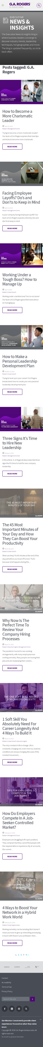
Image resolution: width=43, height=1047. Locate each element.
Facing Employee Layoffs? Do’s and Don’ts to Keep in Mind (21, 197)
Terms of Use (7, 987)
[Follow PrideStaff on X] (26, 1011)
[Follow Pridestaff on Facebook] (5, 1011)
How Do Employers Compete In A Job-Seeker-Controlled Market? (18, 820)
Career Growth (12, 292)
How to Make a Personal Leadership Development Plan (19, 361)
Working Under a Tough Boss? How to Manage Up (19, 279)
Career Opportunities (14, 925)
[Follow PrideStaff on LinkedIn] (12, 1011)
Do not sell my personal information (13, 1037)
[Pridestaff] (20, 5)
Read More (12, 146)
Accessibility (6, 982)
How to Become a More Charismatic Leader (17, 116)
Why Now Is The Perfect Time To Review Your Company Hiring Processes (16, 629)
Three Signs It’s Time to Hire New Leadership (19, 443)
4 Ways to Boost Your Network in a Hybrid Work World (19, 912)
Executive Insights (13, 647)
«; (16, 954)
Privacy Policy (7, 991)
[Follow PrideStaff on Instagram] (19, 1011)
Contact (5, 978)
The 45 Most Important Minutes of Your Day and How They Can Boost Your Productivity (20, 534)
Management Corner (14, 129)
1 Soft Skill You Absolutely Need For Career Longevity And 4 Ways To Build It (20, 726)
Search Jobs (39, 5)
